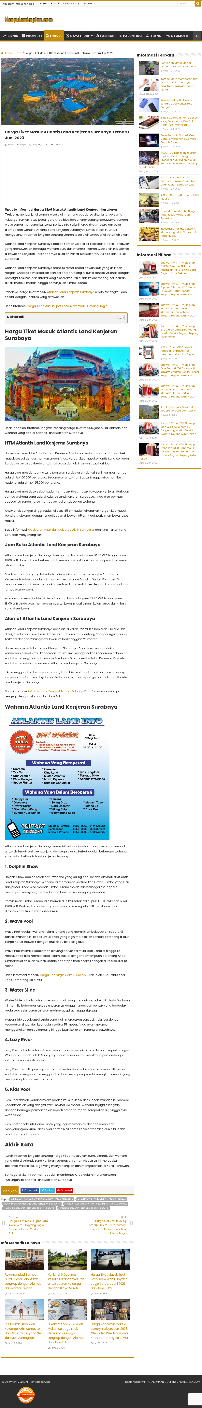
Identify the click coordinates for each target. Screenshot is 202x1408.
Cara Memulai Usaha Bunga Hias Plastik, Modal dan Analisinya (178, 214)
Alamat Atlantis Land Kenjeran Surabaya (102, 1199)
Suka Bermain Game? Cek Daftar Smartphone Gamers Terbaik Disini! (178, 138)
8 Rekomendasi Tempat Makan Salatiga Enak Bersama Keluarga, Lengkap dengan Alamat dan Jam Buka (66, 1333)
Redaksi (88, 3)
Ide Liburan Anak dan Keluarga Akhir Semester (61, 529)
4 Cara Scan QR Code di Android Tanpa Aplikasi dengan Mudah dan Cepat (178, 350)
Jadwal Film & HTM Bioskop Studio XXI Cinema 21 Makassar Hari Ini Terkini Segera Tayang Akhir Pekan (178, 310)
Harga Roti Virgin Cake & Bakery (63, 975)
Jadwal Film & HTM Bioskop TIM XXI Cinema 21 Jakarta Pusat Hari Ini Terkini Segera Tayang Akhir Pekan (178, 268)
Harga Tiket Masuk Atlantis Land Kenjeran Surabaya (96, 1203)
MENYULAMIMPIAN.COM (156, 1382)
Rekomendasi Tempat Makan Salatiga (56, 691)
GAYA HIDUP (80, 36)
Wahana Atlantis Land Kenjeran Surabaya (84, 1208)
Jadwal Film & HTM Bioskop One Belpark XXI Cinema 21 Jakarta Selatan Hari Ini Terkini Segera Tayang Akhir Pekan (180, 370)
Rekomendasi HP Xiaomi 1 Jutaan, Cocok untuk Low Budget (177, 103)
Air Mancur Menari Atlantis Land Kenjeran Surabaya (42, 1199)
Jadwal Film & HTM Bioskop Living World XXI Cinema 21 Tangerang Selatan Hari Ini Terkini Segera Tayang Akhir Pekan (167, 452)
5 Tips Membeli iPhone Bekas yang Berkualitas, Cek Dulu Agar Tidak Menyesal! (179, 121)
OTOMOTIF (180, 36)
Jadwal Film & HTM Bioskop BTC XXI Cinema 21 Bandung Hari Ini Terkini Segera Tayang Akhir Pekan (179, 331)
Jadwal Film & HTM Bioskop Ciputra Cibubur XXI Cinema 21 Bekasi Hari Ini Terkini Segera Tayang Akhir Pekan (178, 289)
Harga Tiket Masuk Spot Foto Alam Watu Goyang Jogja (67, 306)
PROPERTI (34, 36)
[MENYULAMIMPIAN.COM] (28, 19)
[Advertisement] (67, 177)
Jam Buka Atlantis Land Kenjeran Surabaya (29, 1208)
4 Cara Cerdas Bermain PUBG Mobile (180, 197)
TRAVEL (56, 36)
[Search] (198, 4)
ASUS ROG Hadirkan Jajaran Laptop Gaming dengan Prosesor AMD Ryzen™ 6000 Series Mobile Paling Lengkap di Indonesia (168, 160)
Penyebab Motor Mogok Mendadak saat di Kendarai (178, 64)
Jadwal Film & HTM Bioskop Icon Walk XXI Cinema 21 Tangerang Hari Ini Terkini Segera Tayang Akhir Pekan (178, 428)
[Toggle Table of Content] (119, 318)
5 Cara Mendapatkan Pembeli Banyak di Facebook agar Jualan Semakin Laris (179, 181)
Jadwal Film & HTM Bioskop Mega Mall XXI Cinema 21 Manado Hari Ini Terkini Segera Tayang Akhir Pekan (178, 391)
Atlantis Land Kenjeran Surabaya (70, 292)
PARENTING (132, 36)
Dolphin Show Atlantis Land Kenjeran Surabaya (32, 1203)
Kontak (55, 3)
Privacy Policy (71, 3)
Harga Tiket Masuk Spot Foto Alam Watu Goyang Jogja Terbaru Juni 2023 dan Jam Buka (28, 1225)
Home (43, 3)
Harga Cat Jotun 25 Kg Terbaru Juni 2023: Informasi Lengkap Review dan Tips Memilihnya (106, 1225)
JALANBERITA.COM (188, 1382)
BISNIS (12, 36)
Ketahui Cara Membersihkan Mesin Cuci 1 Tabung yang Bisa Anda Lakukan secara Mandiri (179, 84)
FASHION (107, 36)
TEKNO (155, 36)
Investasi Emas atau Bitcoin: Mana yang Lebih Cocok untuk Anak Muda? (180, 232)
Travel (18, 53)
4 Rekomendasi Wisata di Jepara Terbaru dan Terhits (178, 409)
